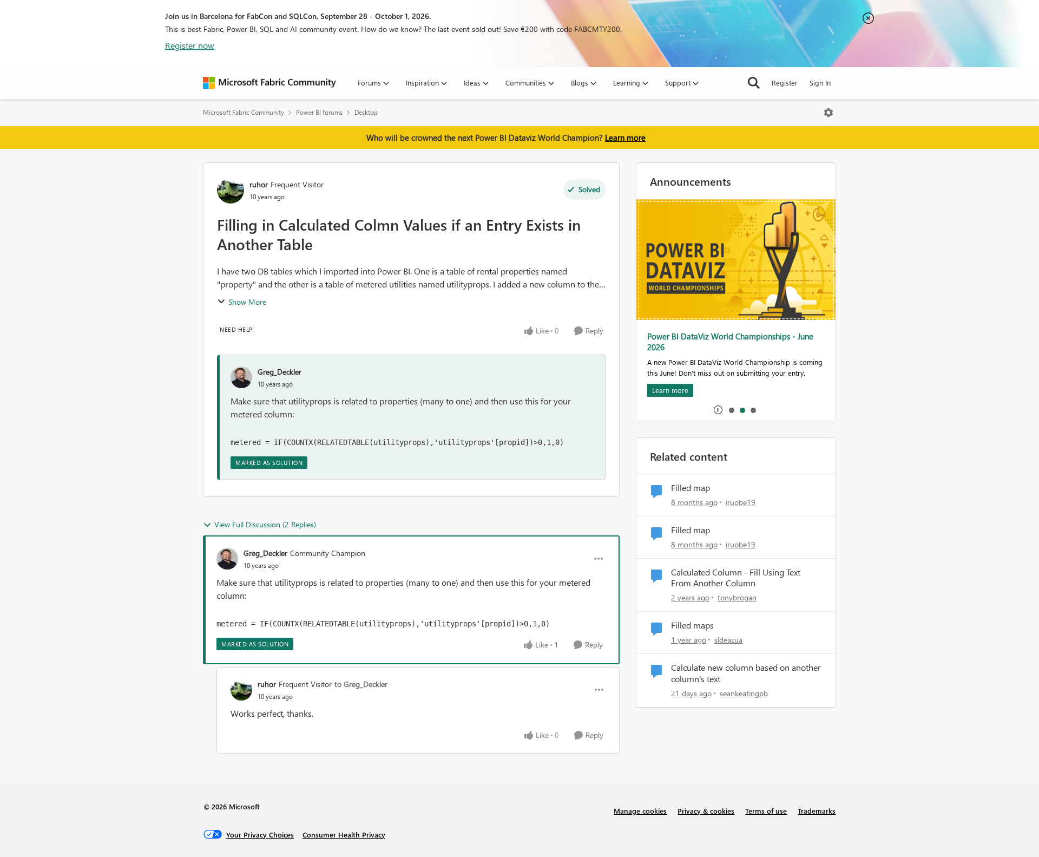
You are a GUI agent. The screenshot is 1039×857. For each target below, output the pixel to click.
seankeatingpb (744, 693)
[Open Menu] (828, 112)
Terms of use (766, 810)
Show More (247, 302)
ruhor (258, 184)
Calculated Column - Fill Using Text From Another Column (735, 578)
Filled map (690, 487)
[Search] (753, 82)
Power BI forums (319, 112)
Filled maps (692, 625)
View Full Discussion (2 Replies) (265, 524)
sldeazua (728, 639)
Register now (189, 45)
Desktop (366, 112)
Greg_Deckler (279, 372)
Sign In (820, 82)
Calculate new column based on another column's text (746, 673)
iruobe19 (740, 502)
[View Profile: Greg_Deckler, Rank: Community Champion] (227, 559)
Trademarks (817, 810)
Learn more (625, 137)
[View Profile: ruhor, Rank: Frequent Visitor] (230, 190)
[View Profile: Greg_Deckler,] (241, 377)
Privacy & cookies (706, 810)
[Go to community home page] (269, 83)
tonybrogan (737, 597)
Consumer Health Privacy (344, 834)
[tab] (731, 409)
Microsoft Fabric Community (243, 112)
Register (785, 82)
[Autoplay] (718, 409)
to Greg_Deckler (360, 684)
